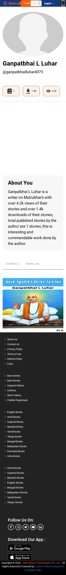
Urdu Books (13, 456)
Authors (11, 390)
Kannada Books (16, 451)
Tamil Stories (14, 497)
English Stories (15, 482)
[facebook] (11, 527)
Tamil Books (13, 431)
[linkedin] (40, 527)
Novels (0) (32, 263)
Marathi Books (15, 426)
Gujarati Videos (15, 385)
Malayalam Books (17, 446)
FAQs (10, 363)
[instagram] (18, 527)
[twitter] (26, 527)
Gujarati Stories (15, 473)
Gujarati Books (15, 421)
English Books (15, 412)
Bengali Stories (15, 487)
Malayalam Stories (17, 492)
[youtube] (33, 527)
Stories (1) (12, 263)
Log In (48, 3)
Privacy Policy (14, 349)
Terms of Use (14, 354)
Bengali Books (15, 441)
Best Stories (13, 375)
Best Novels (13, 380)
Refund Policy (14, 359)
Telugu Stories (15, 502)
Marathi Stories (15, 477)
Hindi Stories (14, 468)
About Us (12, 339)
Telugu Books (14, 436)
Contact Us (13, 344)
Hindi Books (13, 417)
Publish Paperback (17, 400)
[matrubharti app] (63, 3)
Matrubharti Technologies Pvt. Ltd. (42, 562)
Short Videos (14, 395)
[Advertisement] (33, 138)
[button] (39, 3)
